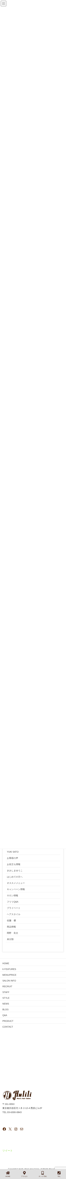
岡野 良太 (12, 933)
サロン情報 (12, 895)
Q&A (4, 1015)
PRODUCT (7, 1021)
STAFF (5, 992)
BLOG (5, 1009)
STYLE (5, 998)
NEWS (5, 1003)
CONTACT (7, 1026)
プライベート (13, 908)
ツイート (7, 1150)
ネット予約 (43, 1176)
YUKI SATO (13, 852)
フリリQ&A (12, 901)
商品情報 (11, 926)
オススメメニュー (16, 883)
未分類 (10, 939)
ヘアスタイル (13, 914)
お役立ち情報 (13, 864)
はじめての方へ (15, 876)
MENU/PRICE (9, 975)
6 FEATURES (9, 969)
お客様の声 (12, 858)
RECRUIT (7, 986)
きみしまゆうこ (15, 870)
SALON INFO (9, 980)
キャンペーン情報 (16, 889)
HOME (5, 963)
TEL (59, 1176)
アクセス (24, 1176)
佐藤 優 (11, 920)
